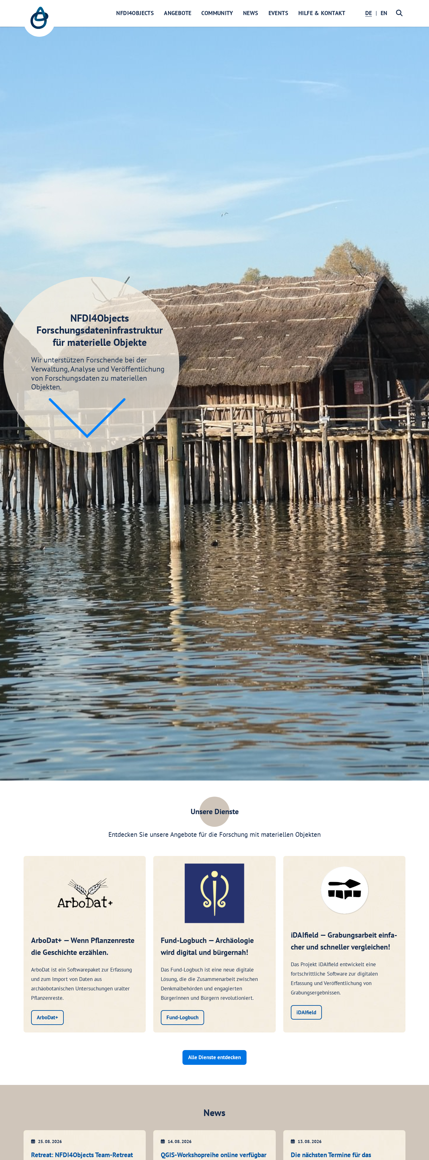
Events (278, 13)
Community (217, 13)
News (250, 13)
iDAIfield (306, 1012)
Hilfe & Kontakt (321, 13)
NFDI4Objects (135, 13)
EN (384, 13)
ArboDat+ (47, 1017)
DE (368, 13)
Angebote (177, 13)
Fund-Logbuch (182, 1017)
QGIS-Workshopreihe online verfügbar (213, 1155)
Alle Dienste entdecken (214, 1057)
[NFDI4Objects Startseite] (39, 21)
